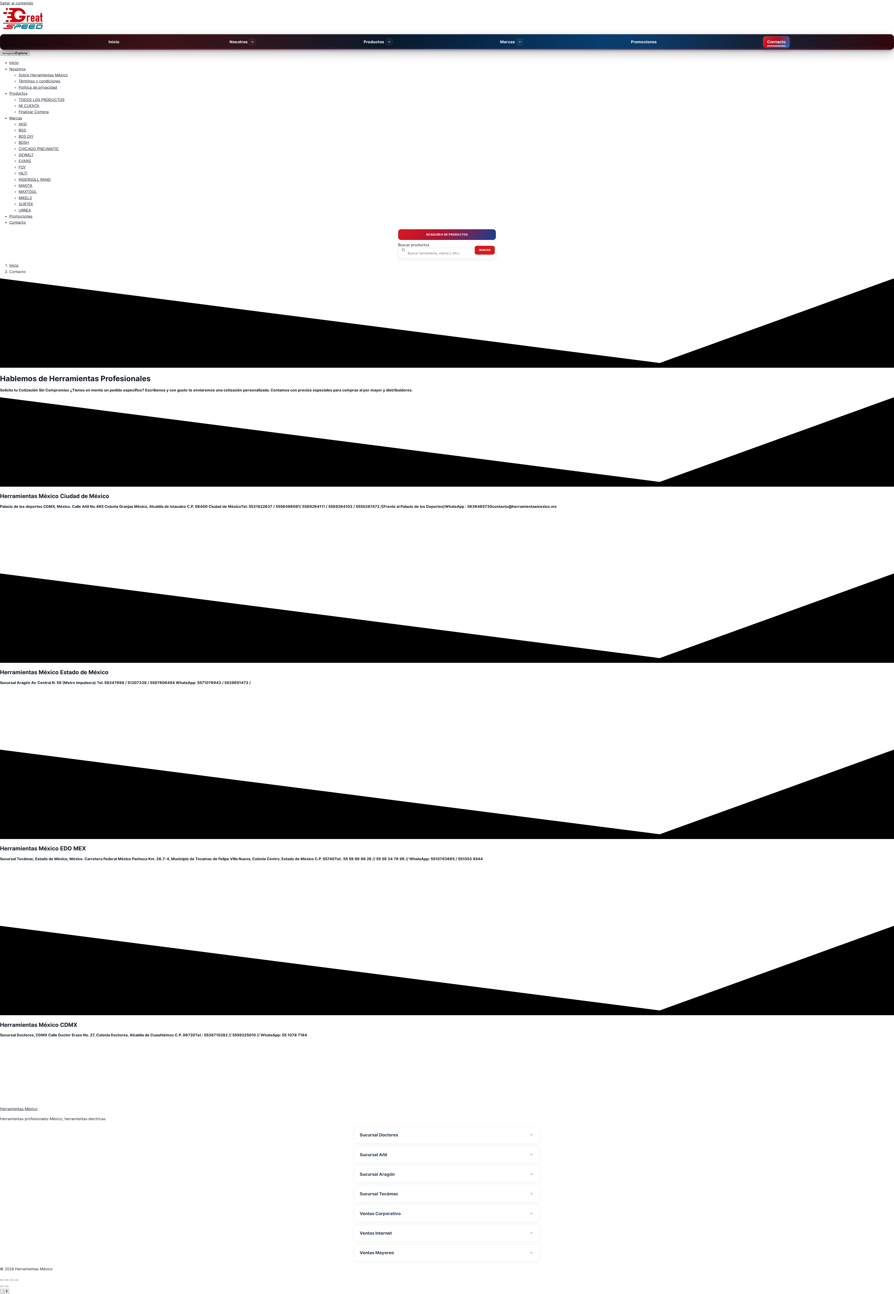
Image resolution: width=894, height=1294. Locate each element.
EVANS (25, 160)
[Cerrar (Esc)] (2, 1280)
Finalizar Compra (34, 111)
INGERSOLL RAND (35, 179)
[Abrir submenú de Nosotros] (252, 42)
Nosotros (239, 42)
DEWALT (26, 154)
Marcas (507, 42)
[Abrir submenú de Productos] (389, 42)
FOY (22, 167)
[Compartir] (7, 1280)
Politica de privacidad (38, 87)
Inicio (113, 42)
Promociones (644, 42)
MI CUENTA (29, 105)
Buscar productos (413, 245)
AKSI (23, 124)
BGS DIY (26, 136)
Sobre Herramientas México (43, 75)
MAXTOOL (28, 191)
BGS (22, 130)
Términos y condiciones (39, 81)
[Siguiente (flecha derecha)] (7, 1286)
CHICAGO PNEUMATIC (39, 148)
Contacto (776, 42)
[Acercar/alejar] (16, 1280)
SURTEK (26, 204)
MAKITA (25, 185)
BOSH (24, 142)
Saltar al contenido (16, 3)
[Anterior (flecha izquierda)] (2, 1286)
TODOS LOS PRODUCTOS (41, 99)
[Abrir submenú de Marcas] (519, 42)
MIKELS (25, 197)
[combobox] (447, 253)
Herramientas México (18, 1108)
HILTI (23, 173)
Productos (374, 42)
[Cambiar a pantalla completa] (12, 1280)
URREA (25, 210)
